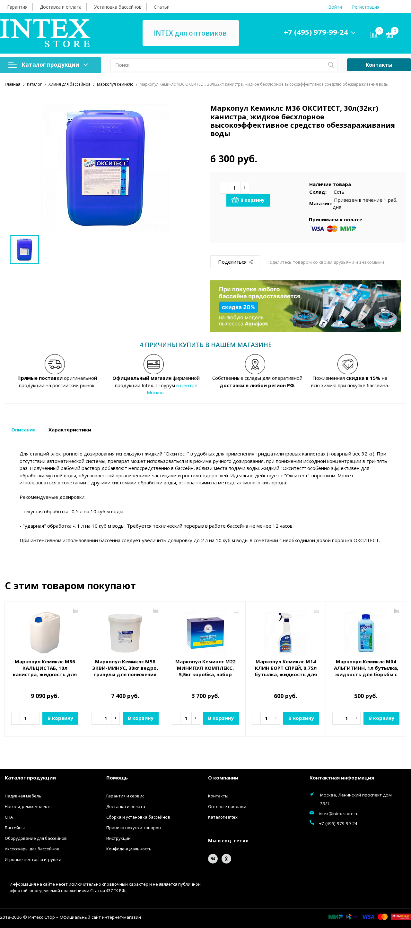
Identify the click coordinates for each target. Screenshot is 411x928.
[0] (390, 36)
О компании (223, 777)
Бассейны (15, 827)
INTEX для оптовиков (190, 33)
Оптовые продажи (227, 806)
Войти (335, 7)
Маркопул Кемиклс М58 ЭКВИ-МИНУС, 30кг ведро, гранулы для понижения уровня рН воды (125, 671)
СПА (9, 817)
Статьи (162, 7)
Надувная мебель (23, 796)
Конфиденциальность (129, 849)
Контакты (379, 64)
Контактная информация (342, 777)
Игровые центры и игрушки (33, 859)
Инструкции (118, 838)
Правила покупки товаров (133, 827)
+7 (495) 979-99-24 (316, 32)
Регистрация (366, 7)
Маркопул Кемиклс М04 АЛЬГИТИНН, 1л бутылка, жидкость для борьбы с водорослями (366, 671)
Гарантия (17, 7)
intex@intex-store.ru (339, 813)
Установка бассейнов (118, 7)
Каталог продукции (50, 64)
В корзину (252, 200)
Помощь (117, 777)
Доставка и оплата (61, 7)
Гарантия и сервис (125, 796)
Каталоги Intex (223, 817)
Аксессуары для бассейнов (32, 849)
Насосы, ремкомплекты (29, 806)
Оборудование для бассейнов (36, 838)
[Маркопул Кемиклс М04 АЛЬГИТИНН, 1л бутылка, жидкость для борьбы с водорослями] (366, 631)
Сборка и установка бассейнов (138, 817)
